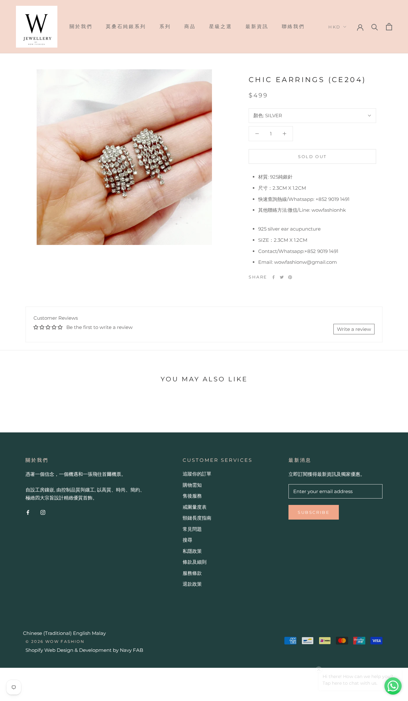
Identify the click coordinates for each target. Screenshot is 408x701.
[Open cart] (389, 26)
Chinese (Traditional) (47, 633)
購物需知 (192, 485)
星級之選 (220, 26)
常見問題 (192, 529)
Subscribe (314, 512)
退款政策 (192, 584)
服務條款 (192, 573)
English (82, 633)
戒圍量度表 (195, 507)
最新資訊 (256, 26)
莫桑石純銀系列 (126, 26)
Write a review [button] (354, 329)
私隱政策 (192, 551)
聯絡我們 (293, 26)
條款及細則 (195, 562)
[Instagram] (42, 512)
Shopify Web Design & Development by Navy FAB (84, 650)
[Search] (374, 26)
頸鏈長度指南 (197, 518)
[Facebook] (273, 277)
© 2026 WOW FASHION (55, 641)
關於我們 (80, 26)
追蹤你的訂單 (197, 474)
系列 (165, 26)
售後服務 (192, 496)
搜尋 (187, 540)
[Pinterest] (290, 277)
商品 (190, 26)
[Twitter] (282, 277)
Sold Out (312, 156)
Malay (99, 633)
